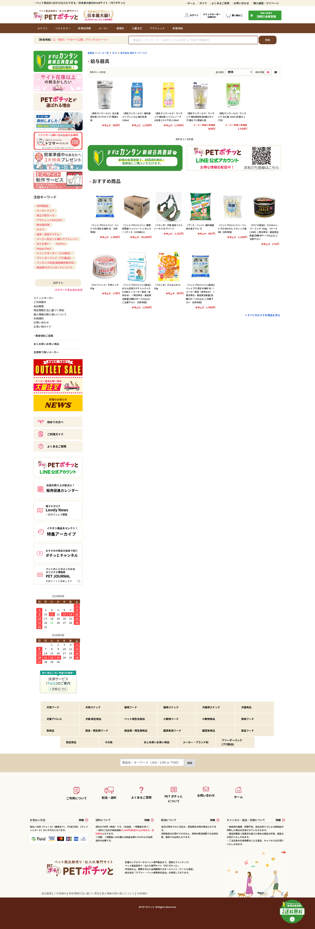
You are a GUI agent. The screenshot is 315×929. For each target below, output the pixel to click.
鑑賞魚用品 (208, 730)
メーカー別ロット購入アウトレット (57, 239)
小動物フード (171, 719)
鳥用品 (50, 730)
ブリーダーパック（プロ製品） (54, 258)
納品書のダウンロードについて (54, 267)
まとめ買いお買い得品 (46, 344)
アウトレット (157, 28)
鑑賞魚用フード (172, 730)
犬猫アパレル (54, 719)
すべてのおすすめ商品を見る (263, 315)
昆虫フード (247, 730)
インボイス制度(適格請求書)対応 (55, 262)
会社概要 (46, 893)
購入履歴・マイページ (266, 3)
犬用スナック (93, 707)
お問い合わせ (241, 3)
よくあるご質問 (220, 3)
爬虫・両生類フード (96, 730)
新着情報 (178, 28)
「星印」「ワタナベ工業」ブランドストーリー (82, 39)
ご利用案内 (60, 893)
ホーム (191, 3)
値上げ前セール (46, 215)
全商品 (91, 52)
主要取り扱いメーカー (46, 352)
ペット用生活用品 (134, 719)
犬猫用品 (246, 707)
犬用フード (52, 707)
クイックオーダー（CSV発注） (54, 253)
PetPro (60, 243)
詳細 (81, 820)
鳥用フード (247, 719)
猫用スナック (171, 707)
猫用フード (130, 707)
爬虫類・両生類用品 (135, 730)
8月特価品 (42, 206)
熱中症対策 (43, 225)
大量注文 (137, 28)
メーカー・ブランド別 (195, 742)
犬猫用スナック (211, 707)
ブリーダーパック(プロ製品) (232, 742)
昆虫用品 (71, 742)
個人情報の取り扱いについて (118, 893)
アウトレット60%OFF (49, 220)
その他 (108, 742)
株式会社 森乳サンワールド (133, 52)
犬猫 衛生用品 (93, 719)
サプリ (40, 229)
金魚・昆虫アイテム (48, 234)
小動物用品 (208, 719)
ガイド (203, 3)
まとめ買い (43, 243)
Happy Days (44, 248)
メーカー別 (103, 52)
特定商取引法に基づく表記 (84, 893)
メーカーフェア (45, 210)
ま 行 (114, 52)
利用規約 (142, 893)
